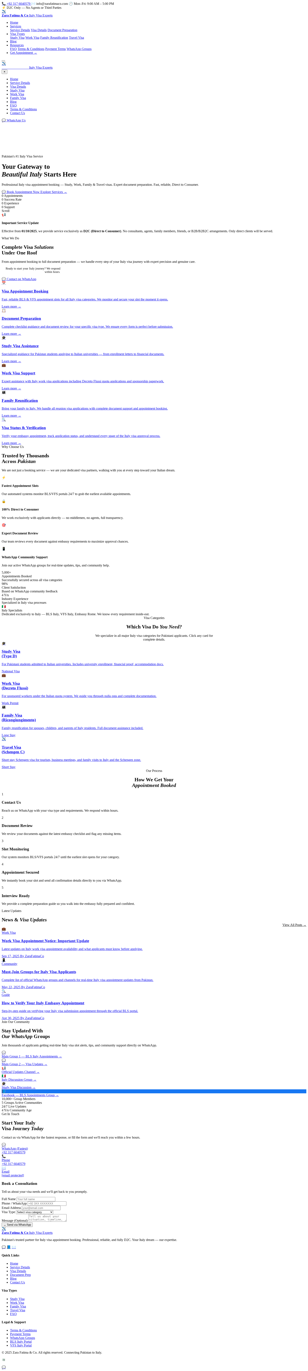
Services (15, 26)
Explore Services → (53, 192)
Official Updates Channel (21, 1070)
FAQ (13, 49)
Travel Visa (76, 37)
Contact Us (17, 113)
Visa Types (17, 34)
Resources (17, 45)
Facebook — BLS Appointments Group (30, 1093)
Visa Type (8, 1212)
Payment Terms (55, 49)
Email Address (11, 1208)
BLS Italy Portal (21, 1341)
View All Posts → (294, 925)
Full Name (9, 1199)
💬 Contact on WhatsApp (19, 279)
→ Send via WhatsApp (17, 1224)
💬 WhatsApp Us (14, 120)
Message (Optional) (15, 1220)
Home (14, 22)
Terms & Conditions (31, 49)
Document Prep (20, 1275)
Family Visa (18, 98)
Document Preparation (62, 30)
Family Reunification (54, 37)
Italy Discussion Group (19, 1077)
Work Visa (32, 37)
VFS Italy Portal (21, 1345)
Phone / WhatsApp (14, 1203)
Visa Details (39, 30)
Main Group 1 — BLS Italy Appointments (32, 1054)
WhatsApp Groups (79, 49)
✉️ (14, 1247)
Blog (13, 41)
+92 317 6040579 (16, 3)
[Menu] (3, 61)
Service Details (20, 30)
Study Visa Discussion (19, 1085)
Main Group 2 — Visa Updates (24, 1062)
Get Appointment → (23, 52)
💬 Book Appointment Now (21, 192)
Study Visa (17, 37)
